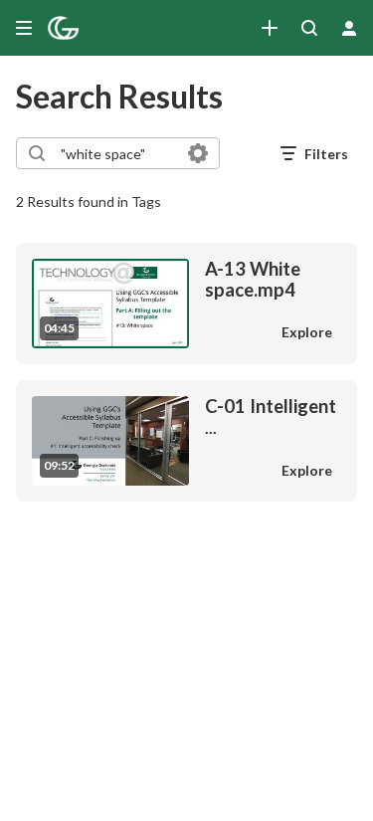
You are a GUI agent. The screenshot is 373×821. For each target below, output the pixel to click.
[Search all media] (309, 28)
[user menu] (349, 28)
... (270, 416)
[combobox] (117, 153)
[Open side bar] (24, 28)
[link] (269, 28)
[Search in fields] (198, 153)
